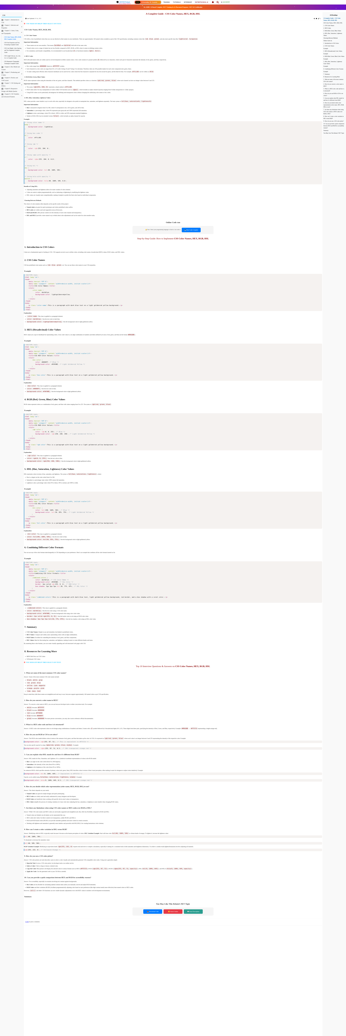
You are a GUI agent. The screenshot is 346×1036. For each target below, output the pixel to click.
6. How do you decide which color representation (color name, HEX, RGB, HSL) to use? (333, 105)
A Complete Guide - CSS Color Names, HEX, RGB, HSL (332, 19)
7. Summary (326, 74)
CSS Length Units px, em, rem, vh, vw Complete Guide (12, 57)
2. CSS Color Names (328, 46)
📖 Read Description (193, 911)
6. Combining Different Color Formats (333, 69)
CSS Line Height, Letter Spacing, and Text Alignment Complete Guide (13, 50)
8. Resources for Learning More (331, 76)
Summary (325, 130)
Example (325, 48)
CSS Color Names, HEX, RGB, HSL (332, 23)
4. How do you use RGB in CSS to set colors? (333, 94)
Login (27, 921)
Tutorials (177, 2)
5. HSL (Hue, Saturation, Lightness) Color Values (332, 62)
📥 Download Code (153, 911)
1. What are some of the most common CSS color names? (333, 80)
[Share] (314, 18)
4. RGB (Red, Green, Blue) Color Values (333, 56)
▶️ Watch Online (173, 911)
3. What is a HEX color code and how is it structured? (333, 90)
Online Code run (327, 40)
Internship (188, 2)
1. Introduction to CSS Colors (331, 43)
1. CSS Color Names (328, 25)
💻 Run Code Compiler (191, 230)
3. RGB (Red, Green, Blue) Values (332, 30)
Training (166, 2)
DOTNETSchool (125, 2)
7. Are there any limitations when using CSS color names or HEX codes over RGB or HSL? (333, 111)
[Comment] (316, 18)
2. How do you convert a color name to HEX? (333, 85)
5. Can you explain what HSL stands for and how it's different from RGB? (333, 99)
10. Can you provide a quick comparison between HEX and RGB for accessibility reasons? (333, 126)
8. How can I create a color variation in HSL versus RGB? (333, 117)
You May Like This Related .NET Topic (333, 133)
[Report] (320, 18)
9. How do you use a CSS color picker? (333, 121)
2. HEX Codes (327, 28)
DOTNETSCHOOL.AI (201, 2)
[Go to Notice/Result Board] (212, 2)
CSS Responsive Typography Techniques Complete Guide (11, 62)
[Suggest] (318, 18)
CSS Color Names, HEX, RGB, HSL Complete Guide (12, 38)
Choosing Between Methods (330, 38)
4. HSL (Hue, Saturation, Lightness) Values (332, 34)
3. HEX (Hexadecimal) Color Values (332, 51)
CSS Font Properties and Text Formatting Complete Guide (12, 43)
